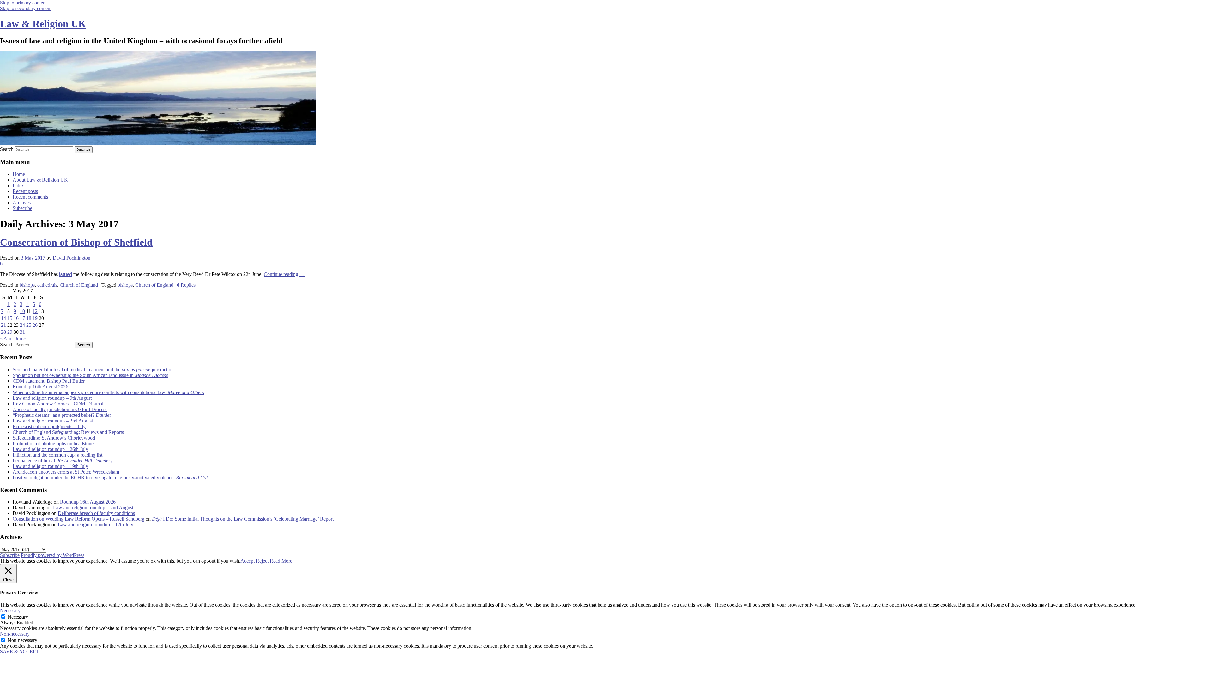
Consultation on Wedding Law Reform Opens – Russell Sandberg (78, 519)
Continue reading (284, 274)
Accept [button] (247, 561)
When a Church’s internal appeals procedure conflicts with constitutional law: (108, 392)
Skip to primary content (23, 2)
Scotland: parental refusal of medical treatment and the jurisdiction (93, 369)
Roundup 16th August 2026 (40, 386)
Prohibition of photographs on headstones (54, 443)
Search (7, 149)
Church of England (79, 285)
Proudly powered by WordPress (52, 555)
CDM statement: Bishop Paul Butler (49, 381)
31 (22, 332)
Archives (22, 202)
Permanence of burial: (62, 460)
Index (18, 185)
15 (9, 318)
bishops (27, 285)
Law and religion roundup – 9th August (52, 398)
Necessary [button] (10, 610)
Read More (281, 561)
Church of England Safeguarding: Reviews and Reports (68, 432)
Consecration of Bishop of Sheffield (76, 242)
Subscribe (22, 208)
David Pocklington (71, 257)
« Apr (5, 338)
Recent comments (30, 197)
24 (22, 325)
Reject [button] (262, 561)
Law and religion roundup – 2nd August (53, 420)
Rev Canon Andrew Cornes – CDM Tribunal (58, 403)
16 (16, 318)
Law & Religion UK (43, 23)
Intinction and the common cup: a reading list (57, 455)
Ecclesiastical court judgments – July (49, 426)
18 (28, 318)
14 (3, 318)
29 (9, 332)
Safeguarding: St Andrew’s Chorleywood (54, 437)
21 (3, 325)
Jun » (20, 338)
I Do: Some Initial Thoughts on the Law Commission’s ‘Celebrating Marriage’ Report (243, 519)
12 (35, 311)
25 (28, 325)
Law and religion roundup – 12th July (95, 524)
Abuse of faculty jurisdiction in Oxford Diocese (60, 409)
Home (19, 174)
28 (3, 332)
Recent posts (25, 191)
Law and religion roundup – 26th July (50, 449)
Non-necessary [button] (15, 634)
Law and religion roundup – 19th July (50, 466)
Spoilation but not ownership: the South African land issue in (90, 375)
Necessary (18, 616)
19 (35, 318)
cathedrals (47, 285)
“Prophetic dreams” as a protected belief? (62, 415)
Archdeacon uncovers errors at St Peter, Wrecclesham (66, 472)
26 (35, 325)
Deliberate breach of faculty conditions (96, 513)
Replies (186, 285)
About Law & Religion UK (40, 179)
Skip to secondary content (25, 8)
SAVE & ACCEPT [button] (19, 651)
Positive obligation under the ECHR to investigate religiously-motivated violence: (110, 477)
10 (22, 311)
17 (22, 318)
